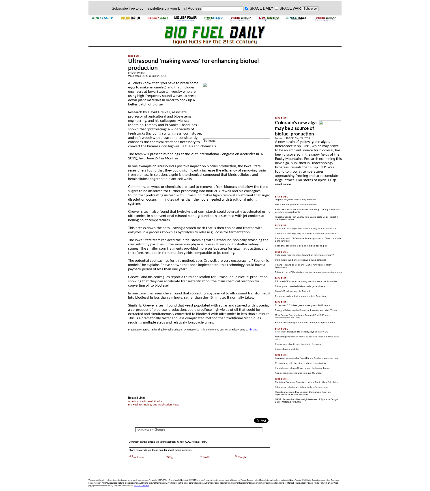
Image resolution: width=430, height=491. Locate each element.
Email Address (189, 8)
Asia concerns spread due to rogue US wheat (298, 373)
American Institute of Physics (145, 401)
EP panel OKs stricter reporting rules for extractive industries (306, 281)
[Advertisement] (106, 115)
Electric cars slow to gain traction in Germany (298, 344)
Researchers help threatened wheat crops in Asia (300, 363)
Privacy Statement (141, 486)
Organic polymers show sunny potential (295, 199)
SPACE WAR (290, 8)
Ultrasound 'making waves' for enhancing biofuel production (306, 228)
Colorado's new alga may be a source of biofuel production (296, 128)
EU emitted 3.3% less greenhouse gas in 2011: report (303, 305)
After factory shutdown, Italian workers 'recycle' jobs (301, 387)
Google (242, 457)
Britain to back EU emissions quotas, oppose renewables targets (308, 272)
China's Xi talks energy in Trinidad (292, 291)
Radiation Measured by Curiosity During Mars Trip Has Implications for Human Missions (303, 393)
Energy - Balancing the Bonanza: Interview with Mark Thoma (306, 310)
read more (283, 184)
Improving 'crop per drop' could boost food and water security (306, 358)
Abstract (253, 329)
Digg (170, 457)
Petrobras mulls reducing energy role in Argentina (300, 296)
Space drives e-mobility (287, 349)
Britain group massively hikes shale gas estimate (300, 286)
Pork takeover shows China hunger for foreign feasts (302, 368)
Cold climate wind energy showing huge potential (300, 260)
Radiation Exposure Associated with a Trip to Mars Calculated (306, 382)
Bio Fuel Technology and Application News (153, 404)
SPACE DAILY (261, 8)
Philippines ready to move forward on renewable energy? (304, 255)
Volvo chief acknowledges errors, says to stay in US (301, 331)
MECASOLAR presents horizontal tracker (296, 204)
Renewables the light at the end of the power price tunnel (305, 322)
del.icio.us (138, 457)
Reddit (207, 457)
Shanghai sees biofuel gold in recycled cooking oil (301, 245)
